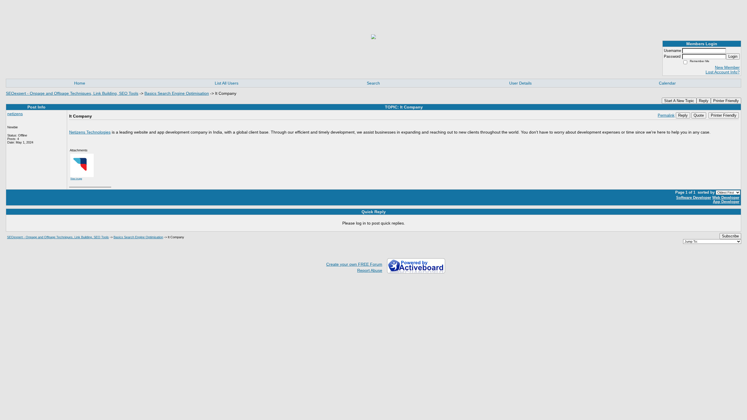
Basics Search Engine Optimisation (176, 93)
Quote (699, 115)
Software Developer (693, 198)
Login (732, 56)
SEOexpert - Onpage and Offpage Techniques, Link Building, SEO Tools (72, 93)
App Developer (726, 202)
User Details (520, 83)
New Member (727, 67)
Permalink (666, 115)
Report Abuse (369, 270)
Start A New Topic (679, 101)
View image (76, 178)
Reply (703, 101)
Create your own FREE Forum (354, 264)
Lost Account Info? (723, 72)
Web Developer (725, 198)
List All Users (226, 83)
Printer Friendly (726, 101)
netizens (15, 113)
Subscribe (730, 236)
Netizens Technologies (90, 132)
